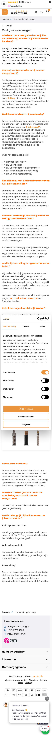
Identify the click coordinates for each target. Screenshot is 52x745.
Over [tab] (42, 326)
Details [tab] (26, 326)
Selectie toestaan (26, 416)
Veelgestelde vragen (18, 626)
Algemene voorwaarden (16, 680)
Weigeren (26, 424)
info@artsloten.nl (16, 633)
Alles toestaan (26, 409)
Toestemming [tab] (9, 326)
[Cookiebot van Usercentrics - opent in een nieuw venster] (37, 319)
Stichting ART (33, 127)
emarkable (38, 676)
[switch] (45, 380)
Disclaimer (33, 680)
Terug (8, 25)
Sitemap (28, 682)
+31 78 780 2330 (15, 630)
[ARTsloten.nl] (19, 12)
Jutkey (11, 98)
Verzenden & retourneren (23, 298)
